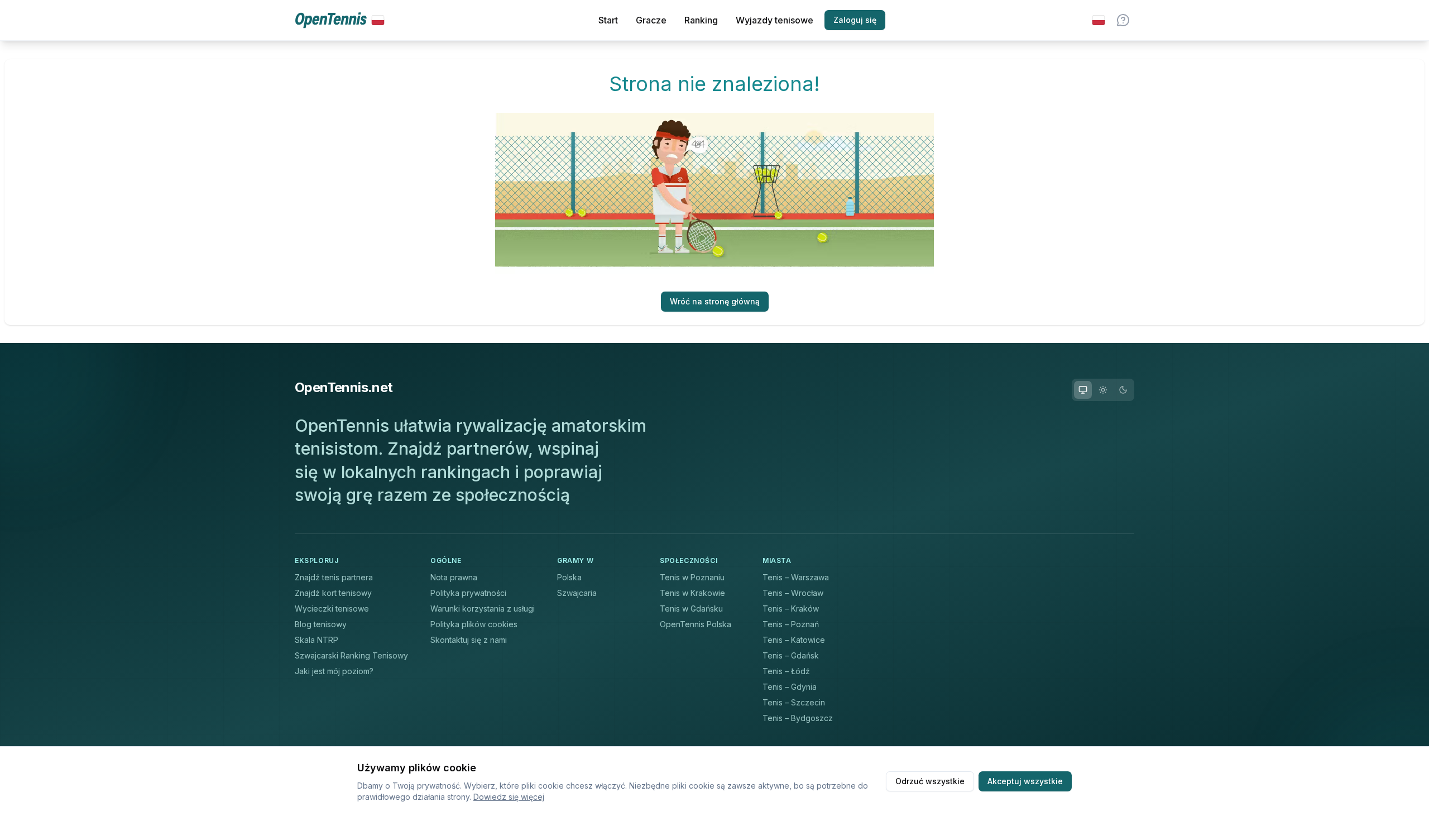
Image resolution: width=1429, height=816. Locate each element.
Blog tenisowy (321, 624)
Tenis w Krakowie (692, 593)
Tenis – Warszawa (796, 577)
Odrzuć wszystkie (930, 781)
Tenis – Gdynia (790, 686)
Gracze (651, 20)
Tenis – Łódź (786, 671)
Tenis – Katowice (794, 640)
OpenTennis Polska (695, 624)
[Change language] (1098, 20)
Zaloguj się (854, 20)
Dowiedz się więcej (508, 796)
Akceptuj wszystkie (1025, 781)
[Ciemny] (1123, 390)
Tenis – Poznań (791, 624)
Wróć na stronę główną (715, 301)
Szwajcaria (577, 593)
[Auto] (1083, 390)
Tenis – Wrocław (793, 593)
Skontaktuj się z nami (468, 640)
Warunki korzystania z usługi (482, 608)
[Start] (340, 20)
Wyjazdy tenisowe (774, 20)
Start (608, 20)
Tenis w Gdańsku (691, 608)
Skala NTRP (316, 640)
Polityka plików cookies (473, 624)
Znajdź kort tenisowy (333, 593)
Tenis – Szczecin (794, 702)
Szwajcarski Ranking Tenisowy (351, 655)
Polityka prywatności (468, 593)
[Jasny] (1103, 390)
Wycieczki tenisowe (332, 608)
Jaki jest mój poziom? (334, 671)
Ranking (701, 20)
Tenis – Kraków (791, 608)
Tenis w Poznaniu (692, 577)
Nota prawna (453, 577)
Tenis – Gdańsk (791, 655)
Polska (569, 577)
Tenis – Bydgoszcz (798, 718)
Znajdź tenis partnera (334, 577)
